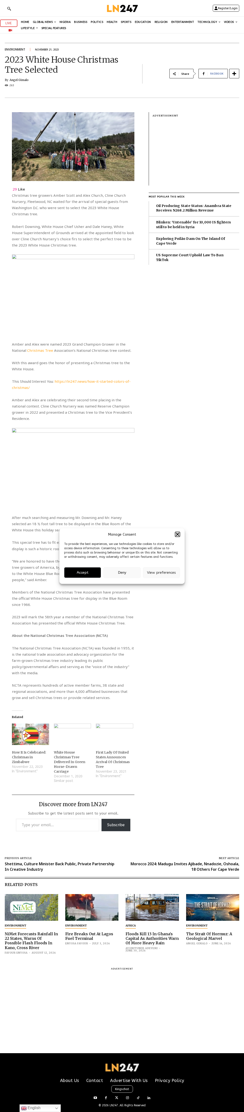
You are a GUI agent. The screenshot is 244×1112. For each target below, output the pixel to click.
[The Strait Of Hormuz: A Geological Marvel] (212, 907)
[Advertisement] (195, 152)
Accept (82, 572)
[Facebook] (106, 1098)
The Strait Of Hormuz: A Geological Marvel (209, 936)
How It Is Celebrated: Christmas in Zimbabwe (29, 757)
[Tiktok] (138, 1098)
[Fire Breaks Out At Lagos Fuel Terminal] (92, 907)
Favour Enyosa (16, 952)
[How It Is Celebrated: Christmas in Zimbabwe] (30, 734)
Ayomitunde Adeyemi (142, 948)
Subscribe (116, 825)
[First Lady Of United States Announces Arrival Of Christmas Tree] (114, 734)
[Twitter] (116, 1098)
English (34, 1108)
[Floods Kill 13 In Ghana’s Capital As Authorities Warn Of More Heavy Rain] (152, 907)
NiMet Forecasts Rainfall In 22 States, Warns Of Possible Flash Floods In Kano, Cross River (31, 940)
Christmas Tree (40, 350)
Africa (131, 925)
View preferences (161, 572)
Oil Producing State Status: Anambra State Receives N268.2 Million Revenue (193, 208)
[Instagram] (127, 1098)
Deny (122, 572)
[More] (234, 73)
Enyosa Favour (76, 943)
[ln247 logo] (122, 8)
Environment (15, 49)
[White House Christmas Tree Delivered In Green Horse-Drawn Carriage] (72, 734)
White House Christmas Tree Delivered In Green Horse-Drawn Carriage (69, 762)
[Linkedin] (149, 1098)
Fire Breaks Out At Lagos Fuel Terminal (89, 936)
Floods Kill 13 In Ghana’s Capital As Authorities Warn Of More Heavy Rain (152, 938)
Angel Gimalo (19, 80)
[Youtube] (95, 1098)
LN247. (115, 1105)
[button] (177, 534)
